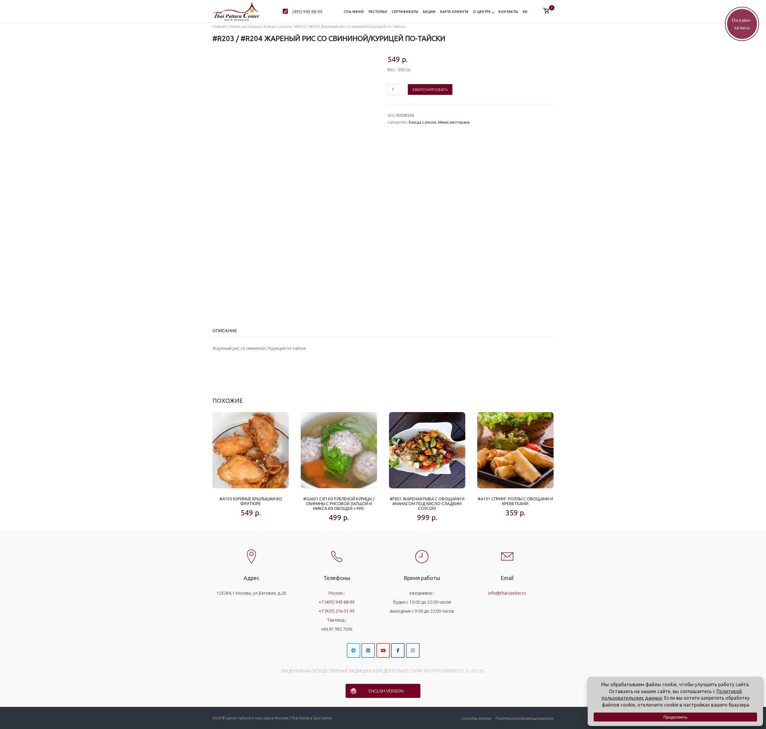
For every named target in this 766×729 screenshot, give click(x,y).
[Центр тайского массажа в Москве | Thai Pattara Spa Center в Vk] (368, 650)
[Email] (507, 551)
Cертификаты (405, 11)
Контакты (508, 11)
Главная (219, 26)
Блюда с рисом (277, 26)
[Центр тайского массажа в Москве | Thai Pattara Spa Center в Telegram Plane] (353, 650)
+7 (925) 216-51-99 (337, 610)
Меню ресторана (245, 26)
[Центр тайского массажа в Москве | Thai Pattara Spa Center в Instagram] (413, 650)
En (525, 11)
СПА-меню (354, 11)
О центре (482, 11)
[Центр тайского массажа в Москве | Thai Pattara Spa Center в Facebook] (398, 650)
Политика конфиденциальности (525, 718)
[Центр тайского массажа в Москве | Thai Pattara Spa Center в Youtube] (383, 650)
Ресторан (378, 11)
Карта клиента (454, 11)
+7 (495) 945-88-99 (337, 602)
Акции (429, 11)
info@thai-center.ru (507, 593)
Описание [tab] (224, 330)
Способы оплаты (476, 718)
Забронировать (430, 89)
